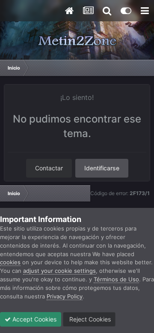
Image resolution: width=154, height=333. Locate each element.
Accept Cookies (33, 319)
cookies (10, 262)
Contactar (49, 168)
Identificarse (101, 168)
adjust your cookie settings (59, 270)
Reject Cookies (89, 319)
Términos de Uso (116, 279)
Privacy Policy (65, 296)
